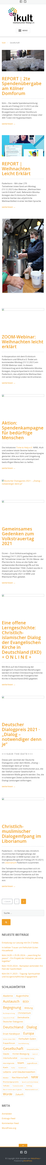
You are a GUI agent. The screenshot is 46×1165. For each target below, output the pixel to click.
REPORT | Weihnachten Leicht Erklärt (16, 169)
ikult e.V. (35, 1054)
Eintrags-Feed (8, 1118)
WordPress (27, 1161)
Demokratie (23, 1017)
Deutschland (13, 1027)
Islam (20, 1063)
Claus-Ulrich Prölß (8, 1018)
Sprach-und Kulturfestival (30, 1082)
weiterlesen (8, 123)
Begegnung (12, 1007)
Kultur (13, 1068)
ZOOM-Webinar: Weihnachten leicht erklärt (22, 342)
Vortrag (29, 1086)
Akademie (8, 995)
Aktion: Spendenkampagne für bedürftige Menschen (22, 430)
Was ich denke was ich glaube (12, 1089)
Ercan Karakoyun (11, 1033)
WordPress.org (9, 1128)
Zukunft (19, 1094)
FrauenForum (9, 1043)
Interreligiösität (8, 1063)
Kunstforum (22, 1068)
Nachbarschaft (20, 1077)
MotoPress (35, 1158)
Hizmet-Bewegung (20, 1053)
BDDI (26, 1001)
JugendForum (32, 1063)
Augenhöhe (22, 995)
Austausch (11, 1001)
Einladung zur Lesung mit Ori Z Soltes (20, 942)
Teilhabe (6, 1086)
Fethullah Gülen (27, 1038)
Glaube (6, 1053)
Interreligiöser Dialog (27, 1058)
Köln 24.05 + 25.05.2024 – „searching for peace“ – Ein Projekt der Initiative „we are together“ (21, 958)
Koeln (5, 1067)
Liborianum (10, 862)
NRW (34, 1077)
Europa (28, 1033)
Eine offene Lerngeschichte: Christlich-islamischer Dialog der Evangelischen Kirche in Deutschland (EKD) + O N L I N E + (21, 640)
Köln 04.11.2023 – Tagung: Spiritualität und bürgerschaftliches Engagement (21, 975)
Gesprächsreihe (33, 1049)
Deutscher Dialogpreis (13, 1021)
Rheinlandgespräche (11, 1082)
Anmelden (7, 1113)
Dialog (31, 1027)
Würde (7, 1094)
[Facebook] (21, 1)
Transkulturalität (18, 1086)
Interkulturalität (10, 1058)
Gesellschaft (13, 1048)
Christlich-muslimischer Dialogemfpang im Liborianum (21, 833)
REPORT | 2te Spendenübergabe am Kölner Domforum (21, 86)
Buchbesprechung (9, 1013)
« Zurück (7, 901)
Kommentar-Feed (10, 1123)
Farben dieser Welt (9, 1039)
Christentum (24, 1012)
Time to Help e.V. (24, 447)
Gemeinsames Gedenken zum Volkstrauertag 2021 (18, 536)
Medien (6, 1078)
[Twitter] (25, 1)
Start (4, 43)
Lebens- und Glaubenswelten (19, 1071)
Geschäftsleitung (23, 1043)
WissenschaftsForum (31, 1089)
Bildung (28, 1007)
